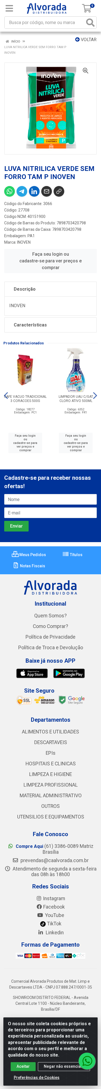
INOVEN (24, 242)
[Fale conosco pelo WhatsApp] (87, 1061)
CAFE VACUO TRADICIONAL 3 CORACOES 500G (25, 399)
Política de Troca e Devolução (50, 647)
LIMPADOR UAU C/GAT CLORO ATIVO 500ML (76, 399)
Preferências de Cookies (36, 1077)
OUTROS (50, 806)
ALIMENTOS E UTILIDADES (50, 732)
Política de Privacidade (50, 637)
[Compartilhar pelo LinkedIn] (34, 191)
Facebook (54, 907)
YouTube (54, 915)
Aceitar (23, 1066)
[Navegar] (5, 395)
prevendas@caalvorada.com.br (54, 860)
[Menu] (9, 8)
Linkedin (54, 932)
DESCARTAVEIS (50, 742)
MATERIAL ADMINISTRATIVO (51, 795)
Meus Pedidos (32, 554)
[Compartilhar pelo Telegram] (22, 191)
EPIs (51, 753)
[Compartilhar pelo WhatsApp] (9, 191)
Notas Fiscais (32, 566)
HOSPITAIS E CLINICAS (51, 763)
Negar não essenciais (64, 1066)
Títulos (75, 554)
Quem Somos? (50, 615)
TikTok (53, 923)
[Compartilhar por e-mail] (46, 191)
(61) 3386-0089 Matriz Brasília (54, 849)
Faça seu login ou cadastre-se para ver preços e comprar (50, 260)
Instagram (54, 898)
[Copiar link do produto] (59, 191)
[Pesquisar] (90, 22)
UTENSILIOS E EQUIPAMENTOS (50, 817)
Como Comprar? (50, 626)
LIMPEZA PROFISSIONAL (51, 785)
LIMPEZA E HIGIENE (50, 774)
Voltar (88, 39)
